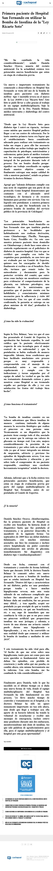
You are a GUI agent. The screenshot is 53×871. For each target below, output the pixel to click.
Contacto (36, 856)
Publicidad (32, 856)
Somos (28, 856)
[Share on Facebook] (38, 33)
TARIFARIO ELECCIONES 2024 (44, 856)
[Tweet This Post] (41, 33)
